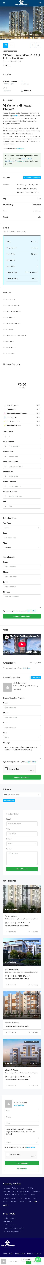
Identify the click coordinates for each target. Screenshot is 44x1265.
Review (9, 849)
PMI (4, 502)
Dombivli (6, 1198)
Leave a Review (9, 800)
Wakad (34, 1198)
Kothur (15, 1191)
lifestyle (15, 116)
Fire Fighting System (13, 323)
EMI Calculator (8, 1221)
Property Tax (8, 472)
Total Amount (8, 432)
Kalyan (13, 1198)
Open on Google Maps (33, 177)
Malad (27, 1198)
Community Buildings (13, 311)
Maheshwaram (25, 1191)
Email (5, 582)
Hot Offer (13, 51)
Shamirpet (24, 1195)
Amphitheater (10, 299)
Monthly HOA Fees (10, 492)
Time (5, 543)
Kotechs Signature (12, 1023)
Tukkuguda (36, 1191)
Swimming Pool (11, 348)
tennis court (10, 354)
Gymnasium (10, 329)
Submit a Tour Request (22, 616)
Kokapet (23, 1188)
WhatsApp (17, 689)
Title (8, 829)
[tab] (5, 45)
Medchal (15, 1195)
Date (5, 533)
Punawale (21, 1202)
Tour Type (7, 523)
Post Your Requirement (11, 1232)
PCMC (29, 1202)
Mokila (30, 1188)
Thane (32, 1195)
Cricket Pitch (10, 317)
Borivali (20, 1198)
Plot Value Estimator (10, 1225)
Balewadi (13, 1202)
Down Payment (8, 442)
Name (5, 562)
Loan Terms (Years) (10, 462)
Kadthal (7, 1195)
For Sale (6, 51)
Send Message (22, 1163)
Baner (5, 1202)
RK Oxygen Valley (12, 969)
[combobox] (22, 528)
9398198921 (19, 686)
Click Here (26, 668)
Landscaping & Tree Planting (16, 335)
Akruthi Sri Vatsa (11, 1070)
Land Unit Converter (10, 1218)
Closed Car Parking (12, 305)
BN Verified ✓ (34, 888)
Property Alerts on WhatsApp (13, 1228)
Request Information (22, 777)
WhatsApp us (19, 161)
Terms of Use (31, 611)
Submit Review (22, 869)
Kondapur (6, 1188)
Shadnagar (7, 1191)
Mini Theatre (10, 342)
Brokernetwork (12, 931)
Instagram (20, 149)
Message (6, 592)
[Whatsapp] (38, 1259)
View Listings (36, 677)
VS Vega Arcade (11, 916)
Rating (8, 839)
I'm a (5, 733)
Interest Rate (8, 452)
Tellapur (15, 1188)
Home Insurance (9, 482)
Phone (5, 572)
